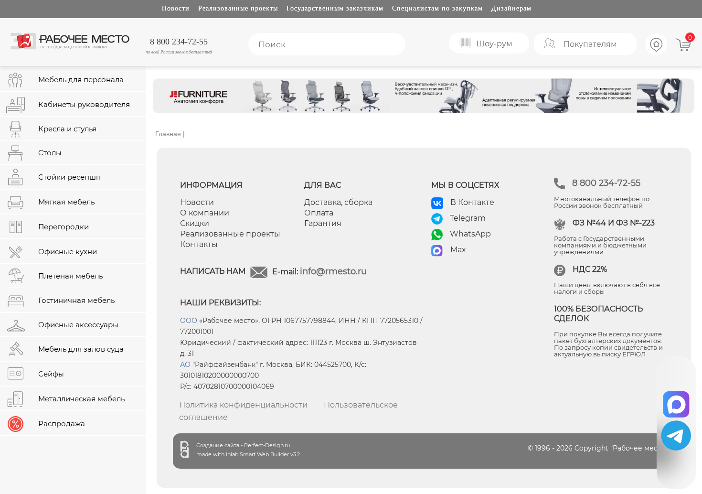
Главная (168, 134)
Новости (176, 8)
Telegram (468, 218)
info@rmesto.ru (333, 271)
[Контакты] (657, 54)
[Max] (676, 401)
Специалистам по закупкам (437, 8)
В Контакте (472, 202)
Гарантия (322, 223)
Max (458, 249)
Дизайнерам (511, 8)
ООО (188, 320)
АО (185, 364)
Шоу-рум (494, 43)
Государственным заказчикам (335, 8)
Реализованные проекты (238, 8)
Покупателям (590, 44)
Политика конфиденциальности (243, 404)
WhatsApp (470, 233)
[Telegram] (676, 435)
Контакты (199, 244)
